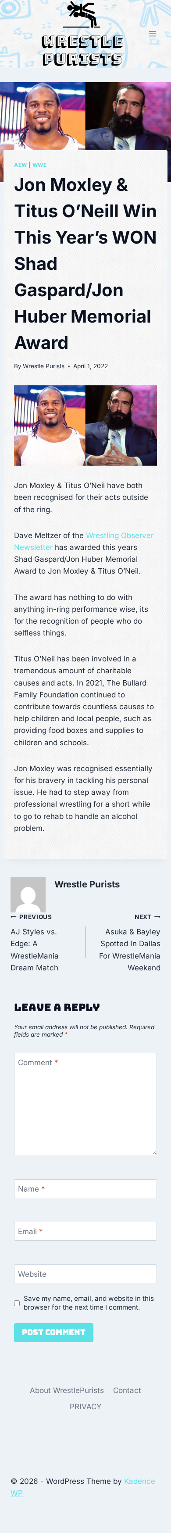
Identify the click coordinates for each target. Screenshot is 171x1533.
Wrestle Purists (43, 366)
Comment (38, 1062)
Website (32, 1274)
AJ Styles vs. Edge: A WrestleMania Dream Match (35, 942)
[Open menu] (152, 34)
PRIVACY (86, 1406)
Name (31, 1189)
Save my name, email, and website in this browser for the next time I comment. (89, 1302)
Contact (127, 1390)
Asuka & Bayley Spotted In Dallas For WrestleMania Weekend (129, 942)
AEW (20, 165)
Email (30, 1231)
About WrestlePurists (67, 1390)
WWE (39, 165)
